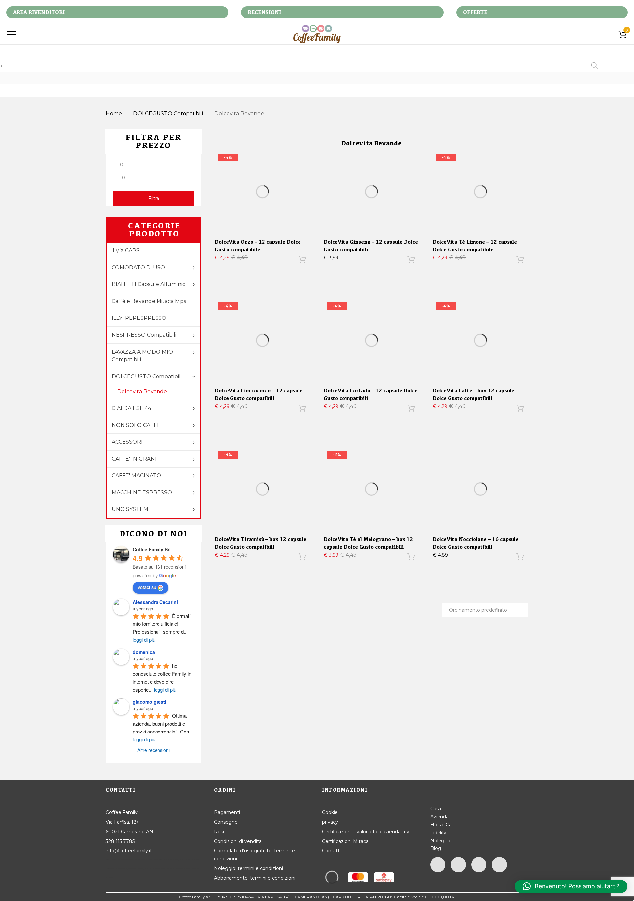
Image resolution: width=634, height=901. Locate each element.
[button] (571, 886)
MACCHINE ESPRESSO (142, 492)
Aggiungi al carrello (258, 261)
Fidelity (438, 833)
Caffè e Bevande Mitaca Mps (149, 301)
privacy (330, 822)
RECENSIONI (264, 12)
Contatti (331, 851)
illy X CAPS (126, 250)
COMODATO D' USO (138, 267)
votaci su (147, 587)
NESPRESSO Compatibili (144, 335)
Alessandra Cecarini (155, 602)
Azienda (439, 817)
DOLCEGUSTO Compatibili (168, 113)
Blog (435, 848)
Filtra (153, 198)
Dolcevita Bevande (142, 391)
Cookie (330, 812)
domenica (144, 652)
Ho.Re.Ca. (441, 825)
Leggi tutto (476, 558)
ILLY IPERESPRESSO (139, 318)
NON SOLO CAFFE (136, 425)
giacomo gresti (149, 701)
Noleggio (441, 841)
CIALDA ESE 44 (131, 408)
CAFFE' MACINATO (136, 475)
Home (114, 113)
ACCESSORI (127, 442)
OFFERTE (475, 12)
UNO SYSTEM (130, 509)
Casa (435, 809)
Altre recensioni (153, 750)
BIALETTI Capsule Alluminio (149, 284)
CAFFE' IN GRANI (134, 459)
